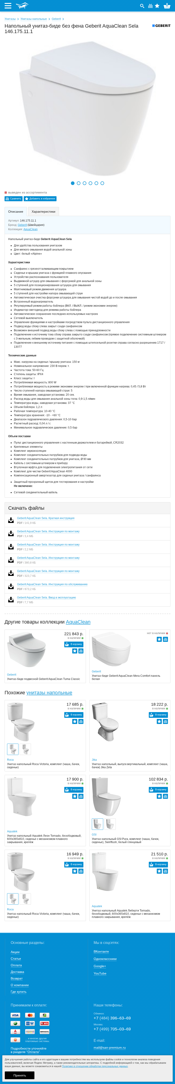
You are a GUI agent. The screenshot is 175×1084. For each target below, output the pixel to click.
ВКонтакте (101, 951)
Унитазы (10, 19)
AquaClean (30, 229)
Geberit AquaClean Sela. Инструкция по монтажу (48, 531)
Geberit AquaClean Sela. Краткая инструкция (46, 518)
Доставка (17, 972)
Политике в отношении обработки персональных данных (95, 1066)
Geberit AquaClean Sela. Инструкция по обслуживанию (52, 584)
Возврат (17, 978)
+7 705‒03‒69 (112, 1029)
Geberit (56, 19)
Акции (15, 952)
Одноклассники (105, 959)
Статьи (16, 958)
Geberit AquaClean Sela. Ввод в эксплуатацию (46, 597)
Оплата (16, 965)
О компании (20, 985)
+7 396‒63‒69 (112, 1018)
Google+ (100, 966)
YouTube (100, 973)
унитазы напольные (49, 692)
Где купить (18, 991)
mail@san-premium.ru (110, 1047)
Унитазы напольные (34, 19)
